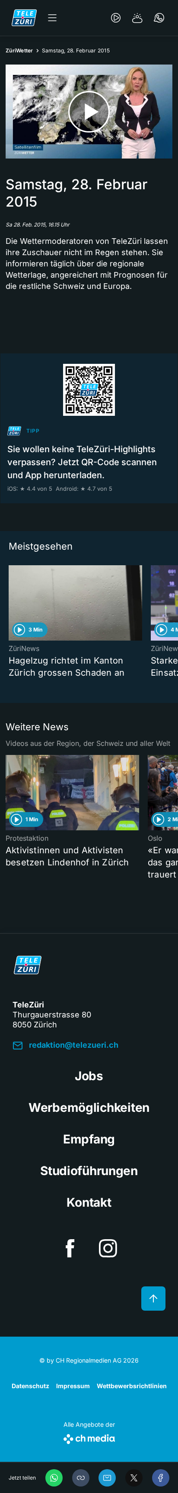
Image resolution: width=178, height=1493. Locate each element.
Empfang (89, 1139)
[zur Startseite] (24, 17)
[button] (80, 1478)
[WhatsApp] (54, 1478)
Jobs (89, 1076)
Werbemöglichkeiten (89, 1107)
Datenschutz (30, 1385)
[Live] (116, 18)
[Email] (107, 1478)
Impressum (73, 1385)
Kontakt (89, 1202)
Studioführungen (89, 1170)
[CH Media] (89, 1437)
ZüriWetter (19, 50)
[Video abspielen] (89, 112)
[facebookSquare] (70, 1248)
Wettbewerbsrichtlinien (132, 1385)
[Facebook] (160, 1478)
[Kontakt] (159, 18)
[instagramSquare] (108, 1248)
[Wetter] (137, 18)
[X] (134, 1478)
